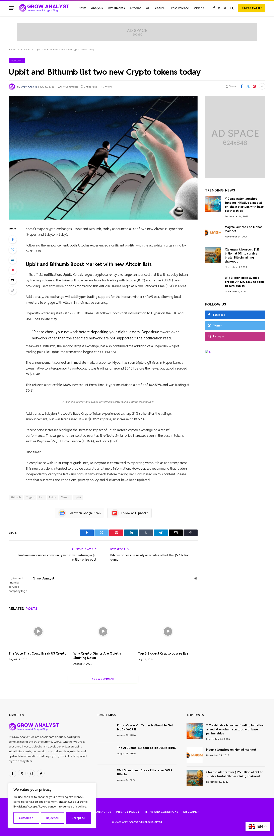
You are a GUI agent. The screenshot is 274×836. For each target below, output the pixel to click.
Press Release (179, 8)
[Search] (232, 8)
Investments (116, 8)
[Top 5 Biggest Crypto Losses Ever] (168, 631)
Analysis (97, 8)
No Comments (69, 86)
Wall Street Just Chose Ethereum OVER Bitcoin (144, 772)
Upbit (78, 497)
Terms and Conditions (161, 812)
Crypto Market (252, 7)
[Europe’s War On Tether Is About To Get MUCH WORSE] (105, 731)
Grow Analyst (29, 86)
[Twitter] (13, 250)
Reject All (52, 818)
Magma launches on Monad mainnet (244, 229)
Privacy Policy (128, 812)
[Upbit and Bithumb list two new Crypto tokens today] (103, 158)
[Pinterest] (13, 270)
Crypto (30, 497)
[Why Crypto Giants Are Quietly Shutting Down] (103, 631)
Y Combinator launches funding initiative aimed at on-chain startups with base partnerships (244, 205)
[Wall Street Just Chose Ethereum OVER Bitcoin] (105, 776)
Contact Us (102, 812)
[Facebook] (13, 239)
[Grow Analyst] (44, 8)
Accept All (78, 818)
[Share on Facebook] (241, 86)
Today (52, 497)
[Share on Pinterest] (254, 86)
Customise (26, 818)
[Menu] (11, 8)
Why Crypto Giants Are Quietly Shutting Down (97, 655)
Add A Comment (103, 679)
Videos (199, 8)
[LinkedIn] (13, 260)
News (82, 8)
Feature (159, 8)
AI (147, 8)
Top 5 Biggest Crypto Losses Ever (164, 653)
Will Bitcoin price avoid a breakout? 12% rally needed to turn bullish (244, 282)
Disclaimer (191, 812)
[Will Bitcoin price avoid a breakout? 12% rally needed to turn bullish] (213, 283)
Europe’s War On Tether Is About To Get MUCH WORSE (145, 727)
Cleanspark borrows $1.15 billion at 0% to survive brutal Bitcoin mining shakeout (242, 255)
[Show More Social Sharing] (262, 86)
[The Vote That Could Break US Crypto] (38, 631)
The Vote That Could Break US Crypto (38, 653)
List (41, 497)
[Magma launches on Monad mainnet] (213, 233)
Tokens (65, 497)
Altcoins (135, 8)
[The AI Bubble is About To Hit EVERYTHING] (105, 753)
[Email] (13, 280)
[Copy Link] (13, 291)
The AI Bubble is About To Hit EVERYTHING (146, 748)
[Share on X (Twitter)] (248, 86)
